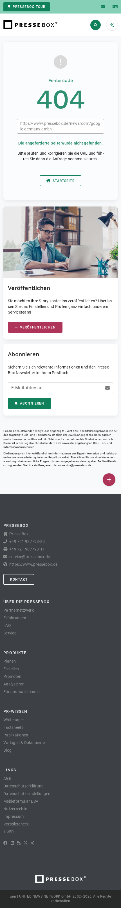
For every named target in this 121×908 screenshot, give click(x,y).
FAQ (7, 625)
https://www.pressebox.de (33, 564)
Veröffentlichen (38, 327)
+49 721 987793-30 (27, 541)
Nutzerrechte (15, 809)
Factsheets (13, 727)
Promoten (12, 676)
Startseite (64, 181)
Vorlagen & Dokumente (24, 742)
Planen (9, 661)
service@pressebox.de (76, 465)
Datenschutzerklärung (23, 786)
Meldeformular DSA (20, 801)
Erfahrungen (14, 618)
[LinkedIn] (12, 843)
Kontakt (19, 579)
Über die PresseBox (26, 602)
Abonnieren (32, 403)
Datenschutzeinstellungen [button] (26, 793)
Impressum (13, 816)
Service (9, 633)
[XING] (32, 843)
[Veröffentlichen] (109, 479)
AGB (7, 778)
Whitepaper (13, 720)
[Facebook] (5, 843)
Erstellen (11, 669)
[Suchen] (95, 25)
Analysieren (13, 684)
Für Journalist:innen (21, 691)
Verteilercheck (16, 824)
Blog (7, 750)
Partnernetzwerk (18, 610)
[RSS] (19, 843)
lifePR (8, 831)
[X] (26, 843)
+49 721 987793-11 (27, 549)
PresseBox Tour (29, 7)
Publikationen (15, 735)
